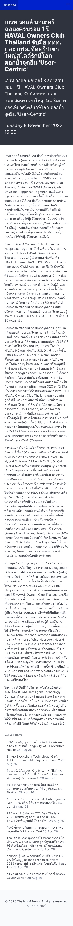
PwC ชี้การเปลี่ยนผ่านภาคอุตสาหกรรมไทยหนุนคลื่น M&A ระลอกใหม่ (35, 829)
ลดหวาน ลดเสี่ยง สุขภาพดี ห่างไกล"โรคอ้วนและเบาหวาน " (36, 876)
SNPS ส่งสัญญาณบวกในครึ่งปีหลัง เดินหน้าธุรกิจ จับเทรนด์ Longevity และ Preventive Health (35, 746)
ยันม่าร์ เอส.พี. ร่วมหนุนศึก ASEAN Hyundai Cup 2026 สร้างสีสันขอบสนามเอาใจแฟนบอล (36, 802)
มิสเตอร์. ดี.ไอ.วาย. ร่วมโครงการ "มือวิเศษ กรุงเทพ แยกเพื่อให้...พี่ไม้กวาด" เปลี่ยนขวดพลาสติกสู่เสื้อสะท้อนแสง (35, 774)
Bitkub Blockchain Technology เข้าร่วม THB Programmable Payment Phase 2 (36, 760)
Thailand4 (9, 5)
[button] (68, 5)
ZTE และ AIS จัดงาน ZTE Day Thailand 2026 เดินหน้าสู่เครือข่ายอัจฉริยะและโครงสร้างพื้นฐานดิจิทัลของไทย (35, 817)
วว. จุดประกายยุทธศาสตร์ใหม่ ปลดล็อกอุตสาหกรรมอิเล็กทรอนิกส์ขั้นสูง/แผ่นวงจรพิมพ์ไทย (34, 788)
